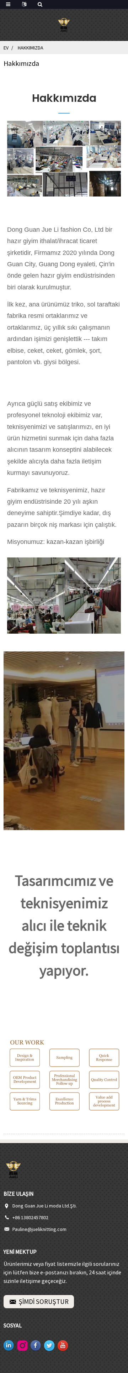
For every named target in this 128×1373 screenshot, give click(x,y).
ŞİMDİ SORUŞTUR (44, 1301)
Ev (6, 47)
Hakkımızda (30, 47)
